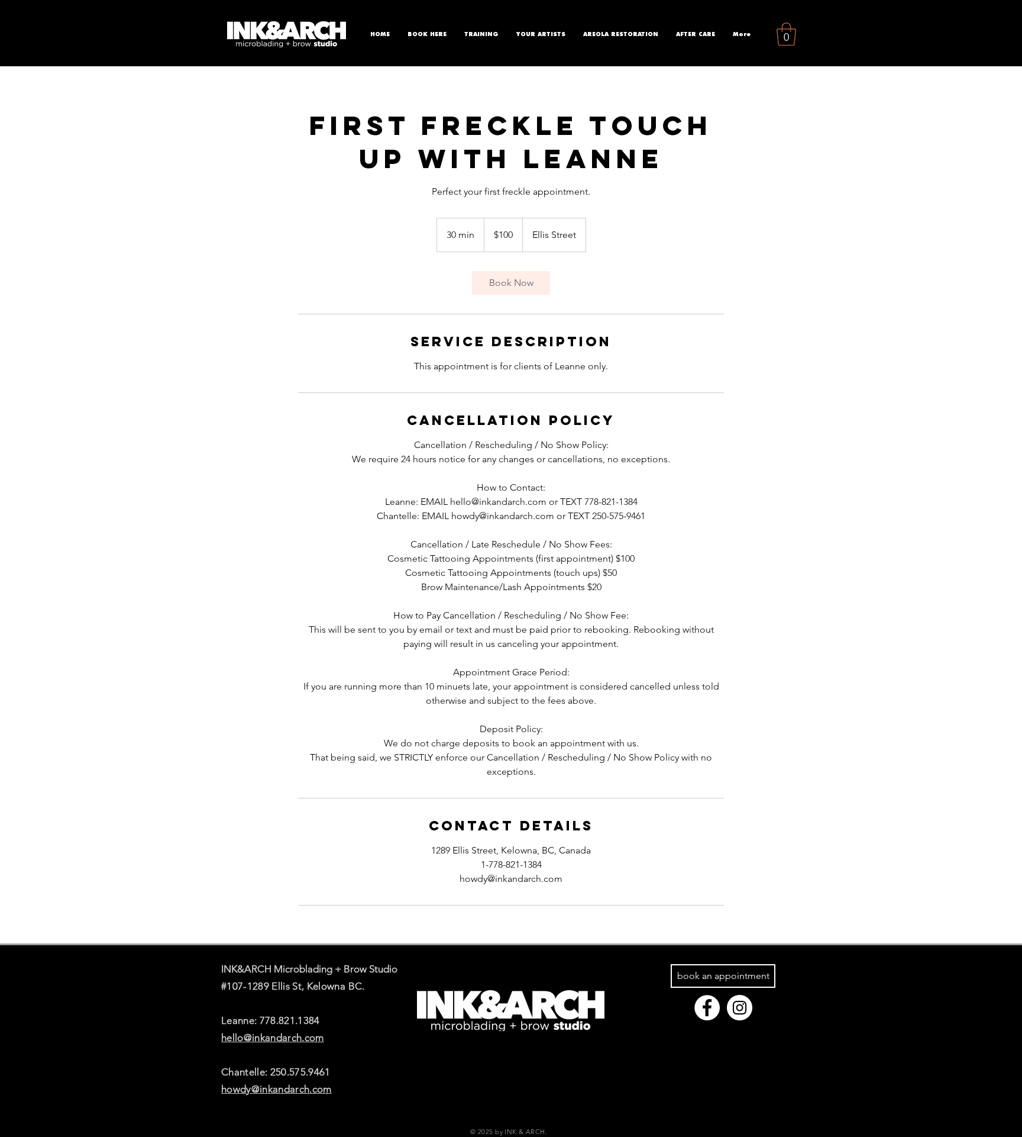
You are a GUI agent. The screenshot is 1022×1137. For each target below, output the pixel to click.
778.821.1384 (290, 1020)
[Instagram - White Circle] (739, 1007)
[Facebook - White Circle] (707, 1007)
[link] (511, 283)
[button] (786, 34)
